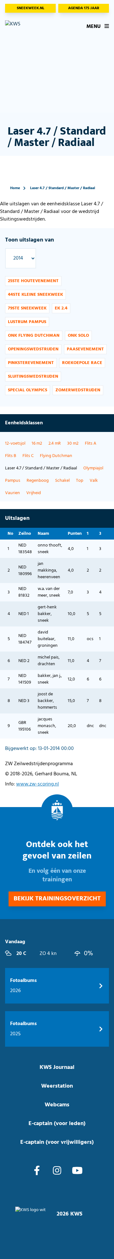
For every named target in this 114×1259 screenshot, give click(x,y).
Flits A (90, 443)
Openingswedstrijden (33, 349)
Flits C (28, 456)
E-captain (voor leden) (57, 1123)
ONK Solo (78, 335)
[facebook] (37, 1171)
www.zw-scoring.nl (37, 784)
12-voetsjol (15, 443)
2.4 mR (54, 443)
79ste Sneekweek (27, 308)
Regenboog (38, 480)
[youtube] (77, 1171)
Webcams (57, 1105)
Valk (94, 480)
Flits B (10, 456)
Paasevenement (85, 349)
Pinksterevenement (31, 363)
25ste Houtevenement (33, 281)
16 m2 (37, 443)
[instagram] (57, 1171)
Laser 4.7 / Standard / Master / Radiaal (62, 188)
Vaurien (12, 493)
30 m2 (73, 443)
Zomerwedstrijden (77, 390)
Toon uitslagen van (29, 240)
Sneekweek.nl (30, 8)
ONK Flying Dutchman (34, 335)
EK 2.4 (61, 308)
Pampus (12, 480)
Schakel (62, 480)
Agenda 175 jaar (83, 8)
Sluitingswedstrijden (33, 376)
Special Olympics (27, 390)
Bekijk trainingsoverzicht (57, 899)
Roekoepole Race (82, 363)
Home (15, 188)
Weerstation (57, 1086)
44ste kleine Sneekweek (35, 294)
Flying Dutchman (56, 456)
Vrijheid (33, 493)
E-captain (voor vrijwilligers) (57, 1142)
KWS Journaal (57, 1067)
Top (79, 480)
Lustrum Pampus (27, 322)
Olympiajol (93, 468)
